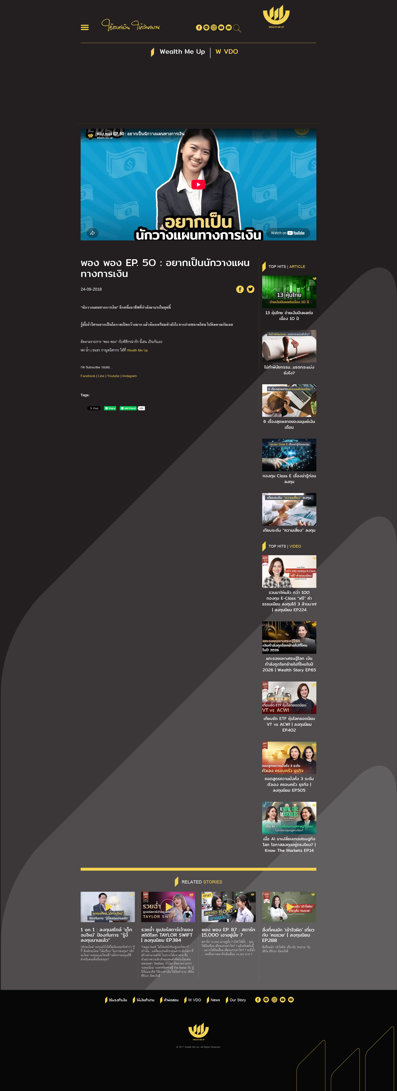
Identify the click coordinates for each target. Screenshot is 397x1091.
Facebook (88, 375)
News (215, 999)
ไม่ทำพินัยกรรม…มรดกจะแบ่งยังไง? (289, 370)
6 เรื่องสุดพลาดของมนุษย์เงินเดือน (289, 424)
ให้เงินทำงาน (145, 1000)
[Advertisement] (198, 93)
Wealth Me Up (137, 350)
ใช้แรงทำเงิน (118, 1000)
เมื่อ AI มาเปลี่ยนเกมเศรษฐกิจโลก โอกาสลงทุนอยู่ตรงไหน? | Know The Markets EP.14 (289, 844)
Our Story (238, 999)
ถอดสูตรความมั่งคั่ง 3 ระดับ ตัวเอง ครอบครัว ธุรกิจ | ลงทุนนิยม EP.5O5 (289, 784)
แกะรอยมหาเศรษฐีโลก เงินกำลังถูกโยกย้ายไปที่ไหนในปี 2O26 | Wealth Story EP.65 (289, 664)
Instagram (129, 375)
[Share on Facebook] (240, 289)
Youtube (113, 375)
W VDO (194, 999)
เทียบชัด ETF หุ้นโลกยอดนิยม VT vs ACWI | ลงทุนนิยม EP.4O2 (289, 724)
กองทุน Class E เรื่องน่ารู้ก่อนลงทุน (289, 479)
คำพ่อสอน (171, 1000)
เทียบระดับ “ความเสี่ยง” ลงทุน (289, 530)
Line (101, 375)
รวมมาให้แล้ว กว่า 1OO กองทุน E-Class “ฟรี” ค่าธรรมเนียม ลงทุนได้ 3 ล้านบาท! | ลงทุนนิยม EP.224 (289, 601)
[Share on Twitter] (251, 289)
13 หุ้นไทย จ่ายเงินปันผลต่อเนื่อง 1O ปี (289, 315)
